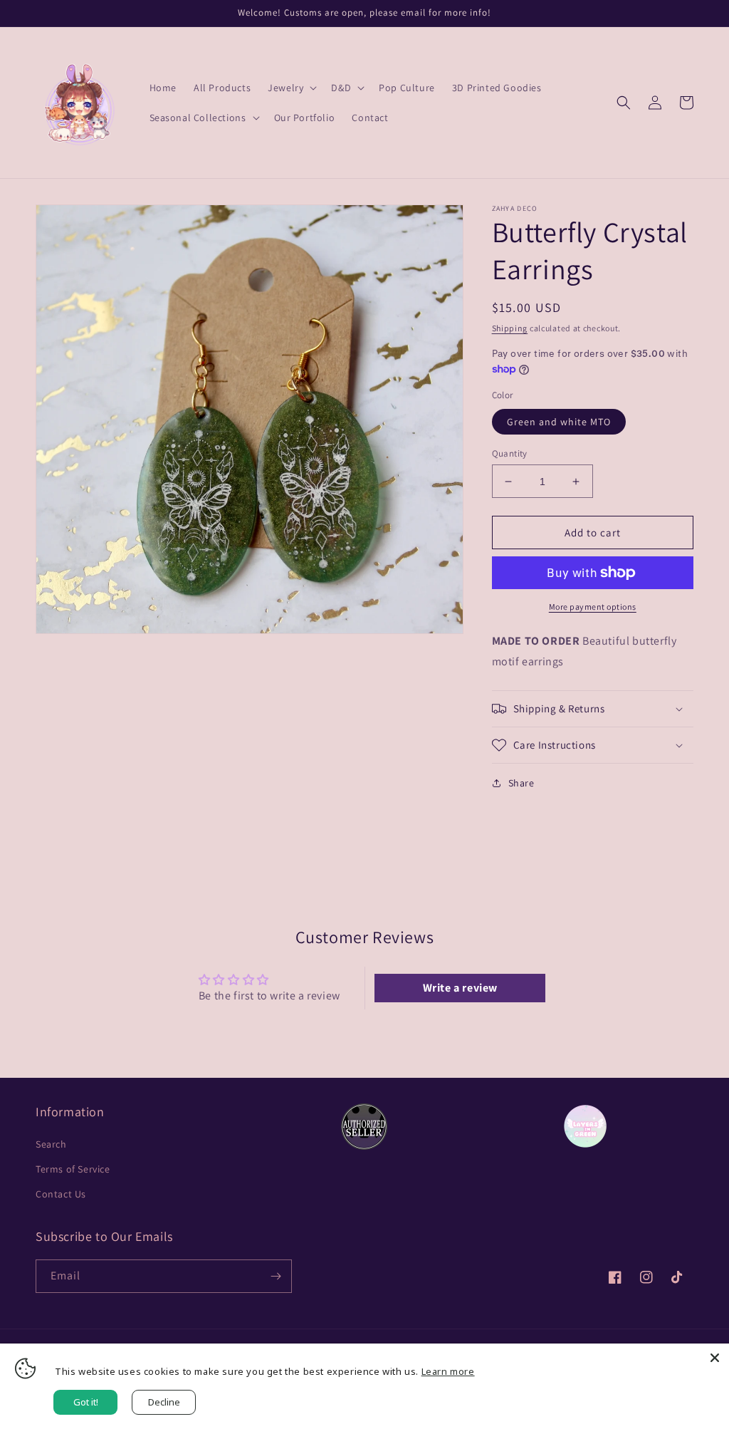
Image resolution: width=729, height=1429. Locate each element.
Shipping (510, 328)
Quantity (510, 453)
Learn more (448, 1371)
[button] (290, 88)
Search (51, 1144)
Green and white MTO (559, 421)
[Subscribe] (275, 1276)
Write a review (460, 987)
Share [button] (521, 782)
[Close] (715, 1358)
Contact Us (61, 1194)
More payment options (592, 606)
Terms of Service (73, 1169)
